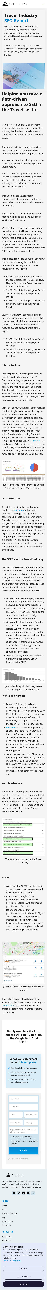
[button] (43, 4)
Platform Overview (9, 1213)
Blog (3, 1217)
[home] (15, 4)
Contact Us (6, 1225)
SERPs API (19, 510)
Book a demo (7, 1221)
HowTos (35, 440)
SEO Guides (6, 1240)
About (4, 1209)
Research (10, 727)
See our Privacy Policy (12, 1261)
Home (4, 1205)
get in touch (8, 1005)
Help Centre (7, 1236)
